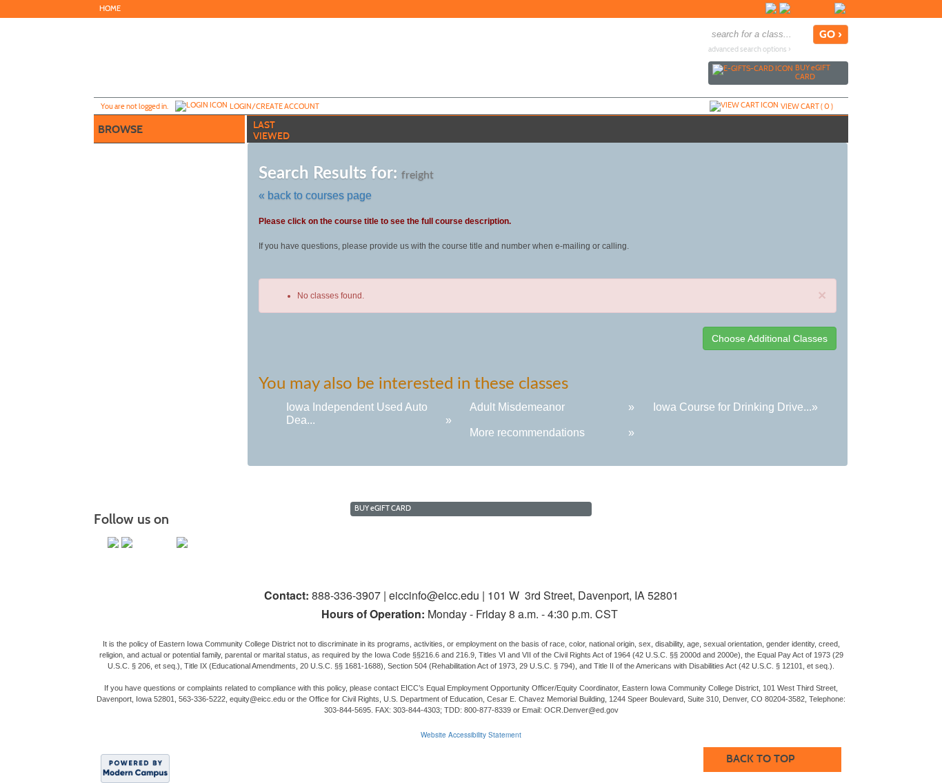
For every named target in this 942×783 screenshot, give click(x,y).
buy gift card (812, 72)
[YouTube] (812, 8)
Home (110, 8)
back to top (760, 758)
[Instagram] (798, 8)
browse (120, 129)
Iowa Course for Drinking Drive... (732, 407)
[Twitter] (784, 8)
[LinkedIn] (839, 8)
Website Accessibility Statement (471, 735)
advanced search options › (749, 49)
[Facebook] (770, 8)
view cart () (807, 106)
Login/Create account (274, 106)
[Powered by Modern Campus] (135, 768)
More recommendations (527, 432)
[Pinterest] (826, 8)
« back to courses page (315, 195)
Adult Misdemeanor (517, 407)
